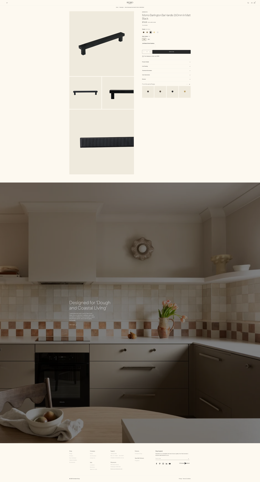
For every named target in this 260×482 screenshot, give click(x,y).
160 (144, 39)
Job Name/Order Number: (148, 43)
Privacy (180, 479)
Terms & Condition (187, 479)
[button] (248, 3)
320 (149, 39)
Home (117, 7)
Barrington (122, 7)
